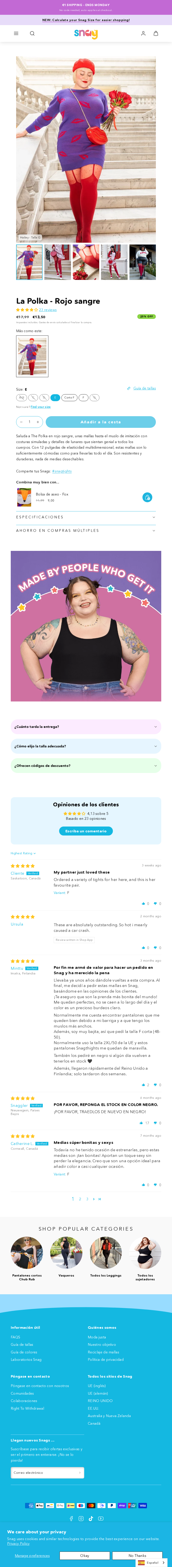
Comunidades (22, 1393)
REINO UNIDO (100, 1400)
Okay (84, 1555)
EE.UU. (93, 1408)
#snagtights (62, 471)
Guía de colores (24, 1352)
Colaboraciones (24, 1400)
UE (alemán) (98, 1393)
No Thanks (137, 1555)
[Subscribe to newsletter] (79, 1473)
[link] (143, 33)
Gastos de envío (47, 322)
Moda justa (97, 1337)
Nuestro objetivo (102, 1344)
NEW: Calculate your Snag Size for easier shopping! (86, 20)
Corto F (69, 397)
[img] (23, 866)
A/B (23, 398)
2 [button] (80, 1199)
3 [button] (87, 1199)
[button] (16, 33)
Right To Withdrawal (27, 1408)
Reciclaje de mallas (103, 1352)
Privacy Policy (18, 1543)
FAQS (15, 1337)
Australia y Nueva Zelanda (109, 1415)
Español (152, 1562)
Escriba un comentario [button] (86, 831)
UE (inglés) (97, 1385)
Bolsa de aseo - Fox (52, 494)
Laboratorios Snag (26, 1359)
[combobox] (151, 1562)
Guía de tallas (22, 1344)
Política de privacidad (106, 1359)
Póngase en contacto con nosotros (40, 1385)
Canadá (94, 1423)
